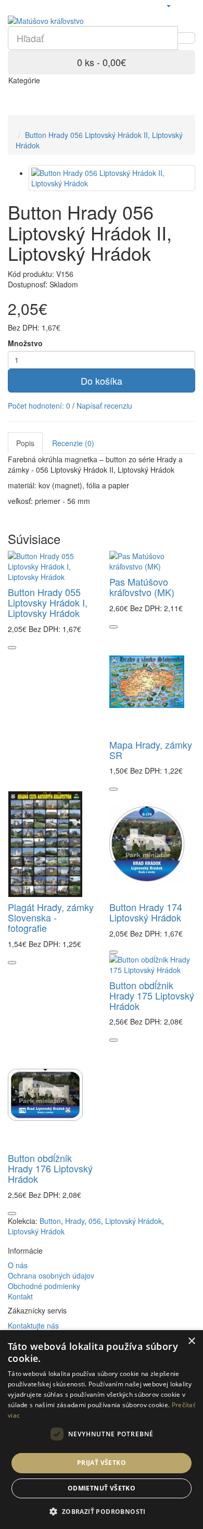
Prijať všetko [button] (101, 1462)
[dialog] (101, 1429)
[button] (101, 1511)
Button (50, 1221)
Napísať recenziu (104, 405)
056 (94, 1221)
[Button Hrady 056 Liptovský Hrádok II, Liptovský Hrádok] (112, 178)
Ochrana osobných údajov (51, 1275)
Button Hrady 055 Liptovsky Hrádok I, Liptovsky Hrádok (47, 602)
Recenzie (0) (73, 443)
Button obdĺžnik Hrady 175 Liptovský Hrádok (151, 995)
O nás (18, 1265)
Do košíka (101, 380)
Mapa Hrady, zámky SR (150, 750)
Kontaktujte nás (33, 1325)
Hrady (74, 1221)
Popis (25, 443)
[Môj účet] (168, 5)
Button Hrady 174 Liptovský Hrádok (145, 912)
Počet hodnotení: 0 (39, 405)
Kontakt (20, 1296)
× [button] (191, 1341)
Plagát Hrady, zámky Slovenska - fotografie (51, 917)
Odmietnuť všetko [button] (101, 1488)
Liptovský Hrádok (133, 1221)
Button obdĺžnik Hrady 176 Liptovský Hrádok (50, 1168)
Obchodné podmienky (44, 1286)
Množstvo (25, 343)
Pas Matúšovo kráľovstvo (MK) (141, 587)
